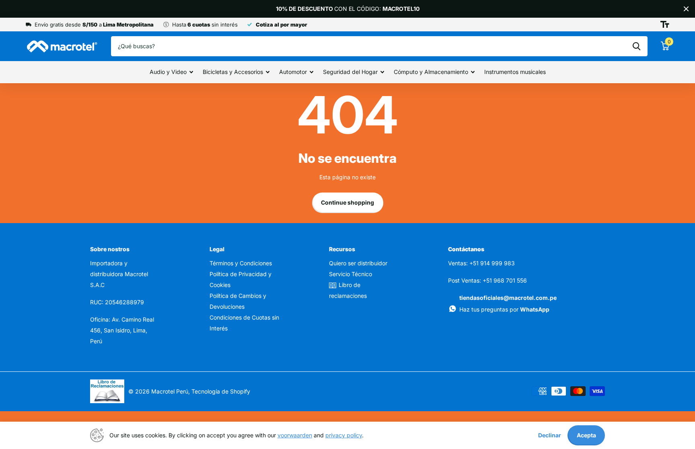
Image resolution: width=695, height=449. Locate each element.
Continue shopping (347, 202)
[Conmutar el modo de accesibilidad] (664, 24)
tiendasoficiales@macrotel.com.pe (508, 297)
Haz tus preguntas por (504, 309)
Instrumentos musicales (515, 71)
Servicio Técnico (350, 274)
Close (686, 9)
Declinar (549, 435)
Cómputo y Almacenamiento (431, 71)
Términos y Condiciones (241, 263)
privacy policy (343, 435)
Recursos (342, 249)
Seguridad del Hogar (350, 71)
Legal (217, 249)
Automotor (293, 71)
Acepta (586, 435)
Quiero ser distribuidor (358, 263)
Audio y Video (168, 71)
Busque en (636, 46)
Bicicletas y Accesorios (233, 71)
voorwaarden (295, 435)
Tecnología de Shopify (220, 391)
